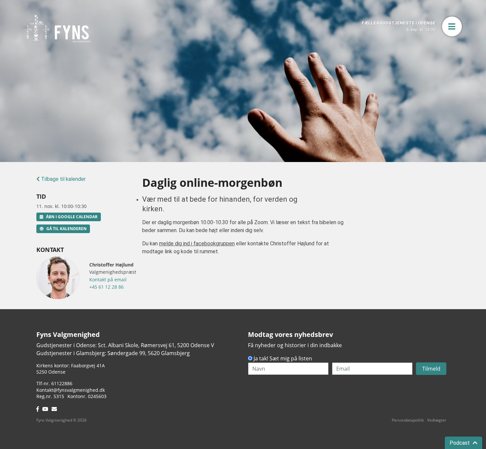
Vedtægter (436, 420)
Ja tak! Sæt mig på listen (283, 358)
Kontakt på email (108, 279)
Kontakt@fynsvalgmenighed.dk (70, 390)
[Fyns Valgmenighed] (57, 28)
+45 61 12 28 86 (106, 287)
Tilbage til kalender (63, 179)
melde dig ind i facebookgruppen (197, 243)
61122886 (61, 383)
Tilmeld (431, 368)
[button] (452, 26)
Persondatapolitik (408, 420)
